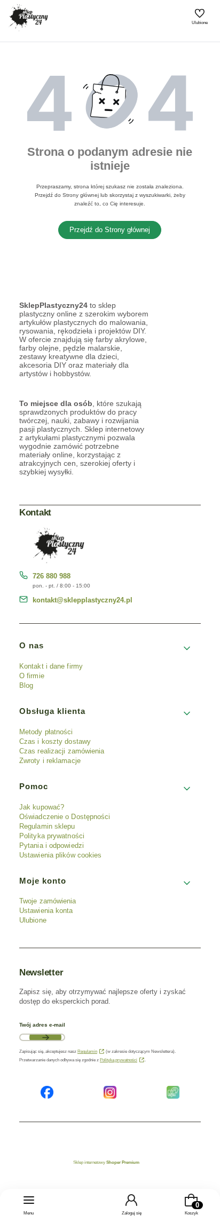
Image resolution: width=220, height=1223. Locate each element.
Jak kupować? (41, 807)
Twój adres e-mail (42, 1025)
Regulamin (87, 1051)
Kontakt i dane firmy (51, 666)
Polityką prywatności (118, 1060)
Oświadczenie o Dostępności (65, 817)
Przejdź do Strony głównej (109, 230)
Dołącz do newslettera (45, 1037)
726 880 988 (51, 576)
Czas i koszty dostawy (55, 741)
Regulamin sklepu (47, 826)
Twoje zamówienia (47, 901)
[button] (105, 648)
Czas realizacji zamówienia (62, 751)
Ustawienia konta (46, 911)
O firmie (31, 676)
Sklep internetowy (106, 1162)
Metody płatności (46, 732)
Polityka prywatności (51, 836)
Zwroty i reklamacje (50, 761)
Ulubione (32, 920)
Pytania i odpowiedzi (51, 845)
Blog (26, 685)
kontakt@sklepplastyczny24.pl (82, 600)
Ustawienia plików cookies (61, 855)
